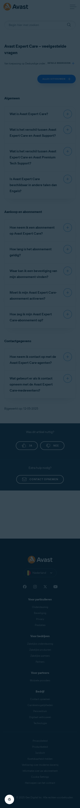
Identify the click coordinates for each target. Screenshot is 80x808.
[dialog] (40, 404)
